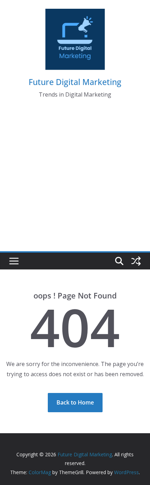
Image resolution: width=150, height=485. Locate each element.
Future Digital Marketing (75, 81)
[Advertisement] (75, 181)
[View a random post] (136, 261)
